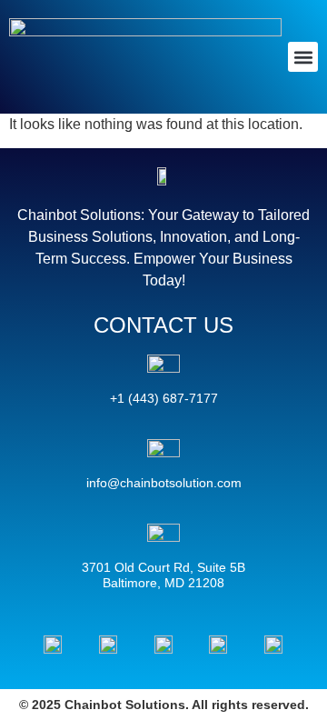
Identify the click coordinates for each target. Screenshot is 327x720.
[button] (303, 57)
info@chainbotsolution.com (164, 482)
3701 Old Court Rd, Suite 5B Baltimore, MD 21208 (163, 576)
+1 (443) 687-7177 (164, 398)
